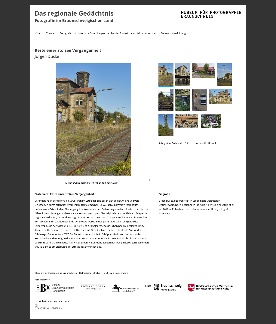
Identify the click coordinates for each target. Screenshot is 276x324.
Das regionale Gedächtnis (74, 13)
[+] (150, 180)
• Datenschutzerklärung (172, 33)
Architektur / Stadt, (183, 143)
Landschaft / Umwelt (205, 143)
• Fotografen (65, 33)
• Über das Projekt (118, 33)
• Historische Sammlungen (90, 33)
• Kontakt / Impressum (143, 33)
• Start (38, 33)
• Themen (50, 33)
